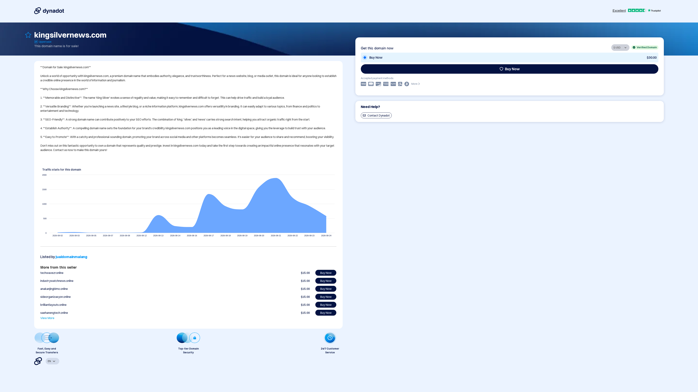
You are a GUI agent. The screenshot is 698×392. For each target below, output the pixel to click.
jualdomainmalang (71, 256)
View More (47, 318)
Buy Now (512, 69)
